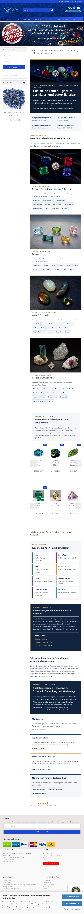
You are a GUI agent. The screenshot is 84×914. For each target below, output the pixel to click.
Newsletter (47, 887)
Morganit (53, 265)
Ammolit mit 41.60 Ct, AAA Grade (72, 463)
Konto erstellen (8, 72)
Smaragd (38, 569)
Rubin (60, 558)
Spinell (35, 269)
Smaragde (55, 208)
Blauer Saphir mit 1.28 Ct (38, 463)
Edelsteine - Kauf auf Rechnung (14, 884)
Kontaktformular (9, 861)
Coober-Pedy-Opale (39, 332)
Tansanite (64, 208)
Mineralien (36, 389)
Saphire (47, 204)
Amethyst (49, 269)
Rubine (47, 208)
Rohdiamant (39, 595)
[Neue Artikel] (24, 83)
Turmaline (41, 676)
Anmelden (13, 67)
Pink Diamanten (61, 200)
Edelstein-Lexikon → (42, 639)
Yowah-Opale (52, 328)
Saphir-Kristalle (37, 393)
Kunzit (57, 269)
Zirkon (71, 269)
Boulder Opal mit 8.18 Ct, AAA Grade (55, 463)
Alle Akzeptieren (72, 897)
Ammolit (50, 332)
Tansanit (43, 558)
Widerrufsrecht (48, 853)
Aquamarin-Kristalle (39, 397)
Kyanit (64, 269)
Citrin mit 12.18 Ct (55, 505)
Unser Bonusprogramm (11, 889)
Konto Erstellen (48, 884)
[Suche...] (52, 10)
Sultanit (58, 332)
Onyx (36, 592)
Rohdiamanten (37, 204)
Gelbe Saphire (37, 208)
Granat (76, 265)
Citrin (42, 269)
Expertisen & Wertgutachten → (42, 769)
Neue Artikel (7, 880)
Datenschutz (47, 859)
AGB (44, 857)
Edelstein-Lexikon (39, 789)
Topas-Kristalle (52, 397)
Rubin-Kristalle (50, 393)
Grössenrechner (62, 19)
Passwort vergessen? (10, 75)
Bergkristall (63, 397)
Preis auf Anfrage (14, 120)
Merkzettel (77, 1)
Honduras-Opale (64, 328)
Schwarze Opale (47, 324)
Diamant (61, 581)
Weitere (76, 19)
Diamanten (36, 200)
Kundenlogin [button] (64, 1)
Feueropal (72, 569)
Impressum (47, 861)
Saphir (37, 558)
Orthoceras (49, 401)
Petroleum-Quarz (38, 401)
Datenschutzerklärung (15, 910)
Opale (51, 676)
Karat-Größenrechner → (43, 642)
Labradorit (67, 332)
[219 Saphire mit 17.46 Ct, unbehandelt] (14, 98)
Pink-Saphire (69, 204)
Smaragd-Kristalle (62, 393)
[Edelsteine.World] (11, 9)
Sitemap (6, 891)
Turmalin (45, 265)
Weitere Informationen (72, 909)
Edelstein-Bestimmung (42, 19)
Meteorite (57, 389)
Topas (61, 265)
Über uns (6, 19)
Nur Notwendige (72, 903)
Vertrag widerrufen (51, 864)
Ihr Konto (46, 880)
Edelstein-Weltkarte (39, 793)
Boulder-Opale (59, 324)
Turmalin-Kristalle (68, 389)
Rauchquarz (44, 592)
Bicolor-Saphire (57, 204)
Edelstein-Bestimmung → (43, 645)
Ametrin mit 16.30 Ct (72, 505)
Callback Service (8, 859)
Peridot (68, 265)
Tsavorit (45, 569)
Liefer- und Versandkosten (52, 855)
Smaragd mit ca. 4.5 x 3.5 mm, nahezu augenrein (39, 505)
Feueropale (70, 324)
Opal (60, 592)
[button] (6, 34)
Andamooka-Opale (39, 328)
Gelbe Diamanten (48, 200)
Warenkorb (47, 883)
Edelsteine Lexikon (22, 19)
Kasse (45, 889)
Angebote (6, 883)
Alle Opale (36, 324)
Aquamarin (36, 265)
